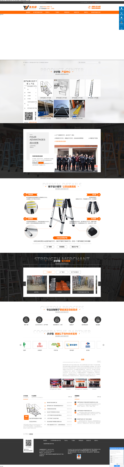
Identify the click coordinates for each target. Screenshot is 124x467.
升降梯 (29, 92)
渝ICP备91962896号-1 (72, 452)
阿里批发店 (66, 12)
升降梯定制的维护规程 (51, 408)
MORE (69, 396)
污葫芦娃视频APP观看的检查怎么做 (84, 410)
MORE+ (99, 361)
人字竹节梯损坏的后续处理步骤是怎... (54, 415)
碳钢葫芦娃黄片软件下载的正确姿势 (84, 419)
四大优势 (34, 143)
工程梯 (29, 95)
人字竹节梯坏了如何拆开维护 (53, 418)
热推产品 (69, 453)
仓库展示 (51, 292)
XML (91, 2)
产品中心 (47, 12)
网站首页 (28, 12)
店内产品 (28, 292)
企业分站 (81, 2)
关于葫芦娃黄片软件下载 (37, 13)
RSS (88, 2)
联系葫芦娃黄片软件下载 (96, 13)
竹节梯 (29, 98)
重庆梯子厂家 (88, 450)
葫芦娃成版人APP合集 (45, 97)
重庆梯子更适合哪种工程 (52, 402)
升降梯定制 (42, 62)
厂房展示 (57, 12)
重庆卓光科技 (96, 452)
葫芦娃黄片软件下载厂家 (35, 62)
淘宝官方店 (76, 12)
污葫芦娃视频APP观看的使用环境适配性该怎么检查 (87, 402)
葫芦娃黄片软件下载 (32, 108)
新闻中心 (86, 12)
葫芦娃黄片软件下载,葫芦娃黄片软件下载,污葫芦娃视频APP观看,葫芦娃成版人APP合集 (15, 0)
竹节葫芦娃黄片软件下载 (75, 292)
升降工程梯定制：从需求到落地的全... (56, 424)
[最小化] (122, 448)
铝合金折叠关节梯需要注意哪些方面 (54, 421)
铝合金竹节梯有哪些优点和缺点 (53, 412)
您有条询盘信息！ (96, 2)
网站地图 (85, 2)
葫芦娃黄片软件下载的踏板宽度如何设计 (55, 405)
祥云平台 (84, 452)
